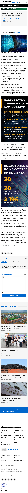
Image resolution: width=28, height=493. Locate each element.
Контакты (10, 409)
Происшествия (18, 435)
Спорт (16, 442)
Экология (17, 440)
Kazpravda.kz (17, 32)
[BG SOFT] (8, 489)
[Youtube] (11, 479)
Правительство (18, 430)
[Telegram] (8, 253)
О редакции (17, 409)
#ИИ (14, 245)
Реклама (4, 409)
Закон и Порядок (19, 437)
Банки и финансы (6, 435)
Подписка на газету (19, 460)
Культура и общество (7, 440)
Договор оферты (5, 455)
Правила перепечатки (8, 411)
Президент (4, 430)
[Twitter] (5, 253)
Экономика (17, 433)
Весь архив (22, 274)
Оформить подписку (14, 295)
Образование (6, 18)
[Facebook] (2, 253)
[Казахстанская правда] (7, 2)
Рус (19, 2)
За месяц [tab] (18, 261)
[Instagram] (14, 479)
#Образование (6, 245)
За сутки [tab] (4, 261)
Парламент (4, 433)
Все (26, 258)
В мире (3, 442)
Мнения (3, 437)
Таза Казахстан (6, 444)
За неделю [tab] (11, 261)
